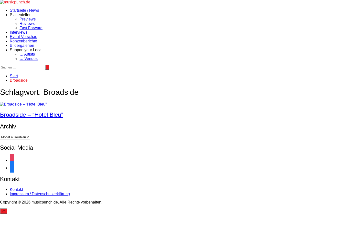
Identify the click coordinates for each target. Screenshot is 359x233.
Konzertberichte (23, 41)
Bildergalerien (22, 45)
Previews (28, 19)
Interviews (18, 32)
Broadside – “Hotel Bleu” (31, 114)
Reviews (27, 23)
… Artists (27, 54)
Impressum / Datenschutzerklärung (40, 194)
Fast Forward (31, 28)
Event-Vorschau (23, 37)
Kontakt (16, 189)
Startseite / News (24, 10)
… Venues (29, 59)
